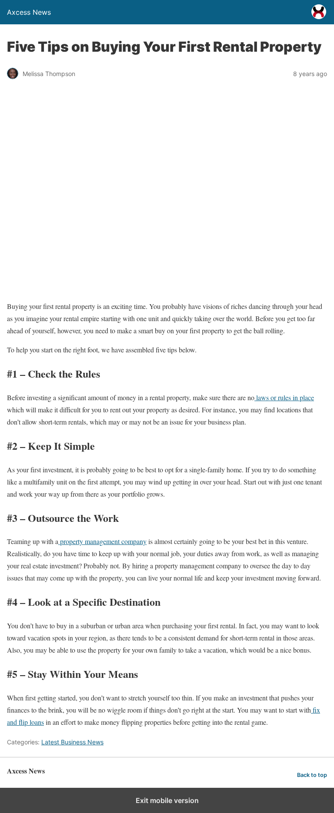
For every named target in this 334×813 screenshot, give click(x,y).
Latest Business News (72, 742)
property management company (102, 541)
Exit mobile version (167, 800)
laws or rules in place (284, 397)
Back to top (312, 775)
